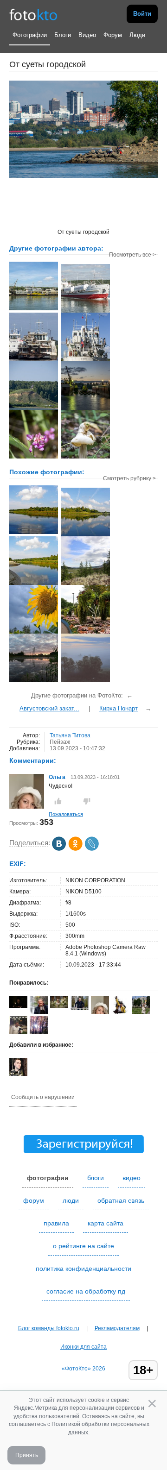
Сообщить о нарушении (43, 1097)
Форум (112, 34)
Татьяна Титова (70, 735)
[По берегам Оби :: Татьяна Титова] (33, 409)
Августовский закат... (49, 708)
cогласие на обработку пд (85, 1291)
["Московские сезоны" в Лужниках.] (85, 632)
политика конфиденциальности (83, 1268)
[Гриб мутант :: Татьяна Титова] (85, 457)
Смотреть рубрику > (129, 478)
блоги (95, 1177)
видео (131, 1177)
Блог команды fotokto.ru (48, 1328)
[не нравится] (86, 801)
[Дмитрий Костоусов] (18, 1006)
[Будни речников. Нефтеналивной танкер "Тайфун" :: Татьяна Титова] (85, 360)
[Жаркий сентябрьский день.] (33, 533)
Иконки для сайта (83, 1347)
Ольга (58, 777)
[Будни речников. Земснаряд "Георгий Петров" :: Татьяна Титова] (33, 309)
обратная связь (120, 1200)
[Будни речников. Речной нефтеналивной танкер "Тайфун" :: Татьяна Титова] (85, 311)
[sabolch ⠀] (18, 1074)
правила (56, 1223)
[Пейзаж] (85, 681)
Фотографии (30, 34)
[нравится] (58, 801)
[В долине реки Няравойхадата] (85, 584)
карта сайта (105, 1223)
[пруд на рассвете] (33, 681)
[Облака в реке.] (85, 535)
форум (33, 1200)
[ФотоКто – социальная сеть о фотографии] (33, 14)
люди (71, 1200)
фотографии (48, 1177)
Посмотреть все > (132, 254)
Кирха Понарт (118, 708)
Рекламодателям (117, 1328)
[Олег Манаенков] (80, 1008)
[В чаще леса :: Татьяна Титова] (33, 457)
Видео (87, 34)
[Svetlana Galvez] (59, 1006)
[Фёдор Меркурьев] (120, 1012)
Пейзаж (60, 742)
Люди (137, 34)
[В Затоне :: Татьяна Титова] (85, 409)
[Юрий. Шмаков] (39, 1012)
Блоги (62, 34)
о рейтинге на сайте (83, 1246)
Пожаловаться (66, 814)
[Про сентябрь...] (33, 632)
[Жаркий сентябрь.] (33, 584)
